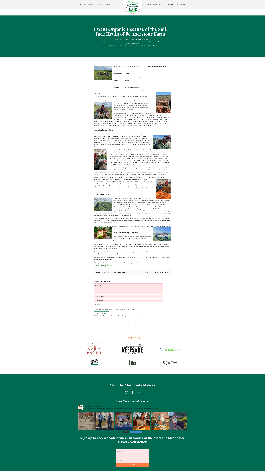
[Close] (141, 225)
